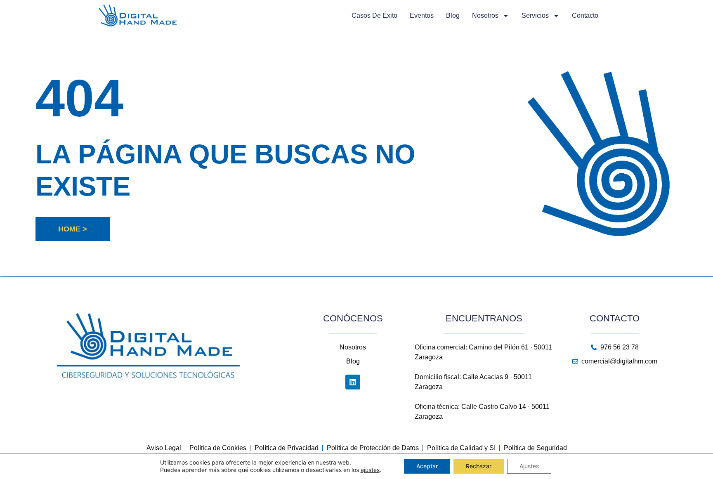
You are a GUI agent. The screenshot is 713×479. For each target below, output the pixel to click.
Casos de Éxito (374, 15)
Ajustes (529, 466)
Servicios (535, 15)
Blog (453, 15)
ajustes (370, 469)
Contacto (585, 15)
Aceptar (427, 466)
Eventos (422, 15)
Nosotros (485, 15)
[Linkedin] (352, 382)
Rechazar (478, 466)
